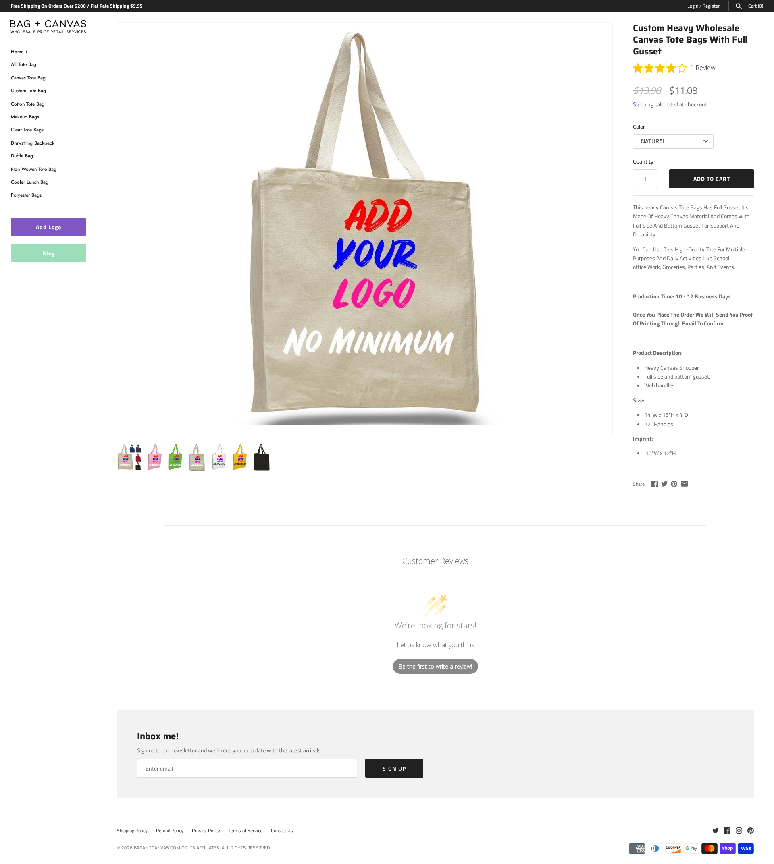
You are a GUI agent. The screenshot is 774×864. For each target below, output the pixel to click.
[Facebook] (727, 831)
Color (639, 126)
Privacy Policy (206, 830)
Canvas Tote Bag (28, 77)
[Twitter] (715, 831)
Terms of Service (245, 830)
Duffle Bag (22, 155)
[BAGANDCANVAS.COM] (48, 24)
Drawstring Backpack (32, 142)
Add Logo (48, 227)
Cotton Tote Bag (27, 103)
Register (711, 6)
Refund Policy (169, 830)
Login (692, 6)
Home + (19, 51)
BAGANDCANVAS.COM (157, 848)
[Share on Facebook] (654, 483)
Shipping (643, 104)
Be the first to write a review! (435, 666)
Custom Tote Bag (28, 90)
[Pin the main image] (674, 483)
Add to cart (711, 178)
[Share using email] (684, 483)
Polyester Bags (26, 194)
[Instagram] (739, 831)
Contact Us (282, 830)
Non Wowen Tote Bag (33, 169)
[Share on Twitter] (664, 483)
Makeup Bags (25, 116)
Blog (48, 253)
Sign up (394, 768)
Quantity (643, 161)
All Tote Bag (23, 64)
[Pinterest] (750, 831)
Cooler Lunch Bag (29, 181)
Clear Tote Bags (27, 129)
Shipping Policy (132, 830)
